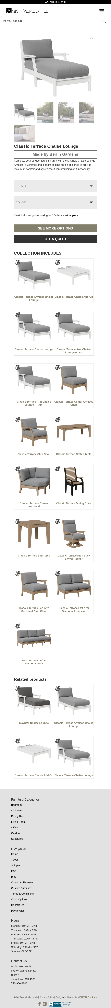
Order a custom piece (66, 215)
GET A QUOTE (55, 239)
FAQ (13, 871)
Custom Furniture (21, 888)
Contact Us (17, 905)
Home (14, 854)
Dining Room (18, 816)
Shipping (16, 865)
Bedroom (16, 804)
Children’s (17, 810)
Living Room (18, 821)
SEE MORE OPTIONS (55, 228)
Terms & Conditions (22, 893)
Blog (13, 876)
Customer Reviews (22, 882)
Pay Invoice (18, 910)
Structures (17, 838)
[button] (91, 38)
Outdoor (16, 833)
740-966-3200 (57, 2)
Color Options (19, 899)
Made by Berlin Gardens (55, 154)
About (14, 859)
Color (20, 202)
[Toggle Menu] (101, 10)
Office (14, 827)
